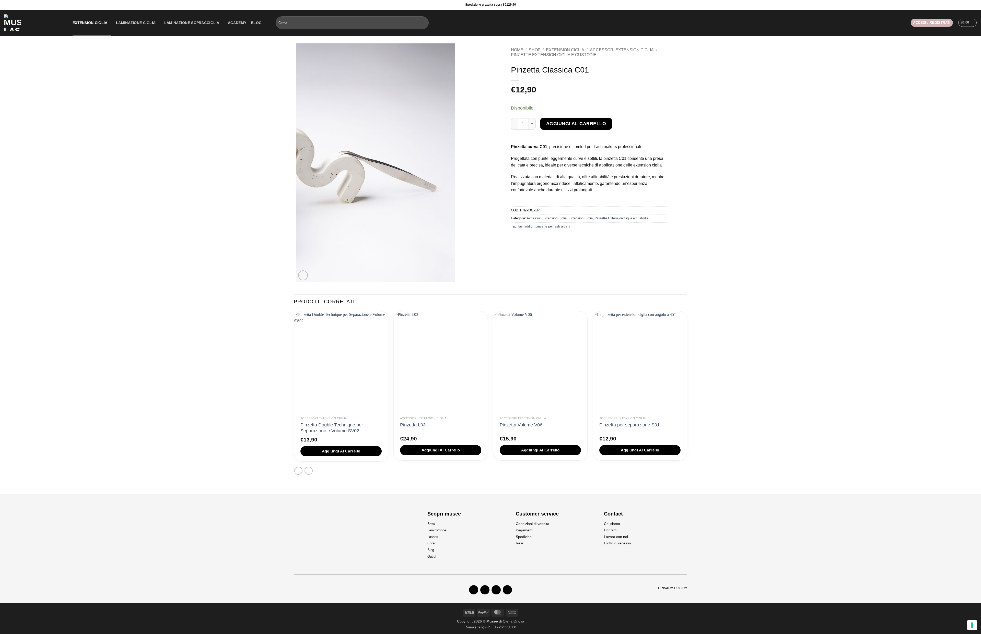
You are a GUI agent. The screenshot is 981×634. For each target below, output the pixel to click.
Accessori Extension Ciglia (622, 50)
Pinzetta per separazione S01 (629, 424)
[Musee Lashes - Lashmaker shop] (34, 23)
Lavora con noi (616, 537)
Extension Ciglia (90, 23)
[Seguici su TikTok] (975, 5)
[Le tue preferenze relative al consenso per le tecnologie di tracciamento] (972, 625)
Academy (237, 23)
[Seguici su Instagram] (969, 5)
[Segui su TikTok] (496, 589)
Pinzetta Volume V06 (521, 424)
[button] (932, 23)
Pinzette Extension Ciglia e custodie (554, 55)
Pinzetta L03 (413, 424)
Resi (519, 543)
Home (517, 50)
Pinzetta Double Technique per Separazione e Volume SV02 (331, 427)
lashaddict (525, 226)
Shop (535, 50)
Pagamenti (524, 530)
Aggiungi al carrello (576, 123)
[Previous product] (308, 471)
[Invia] (423, 22)
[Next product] (298, 471)
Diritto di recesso (617, 543)
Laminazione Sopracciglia (191, 23)
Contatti (610, 530)
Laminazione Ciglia (136, 23)
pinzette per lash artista (552, 226)
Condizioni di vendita (532, 524)
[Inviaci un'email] (507, 589)
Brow (431, 524)
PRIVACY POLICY (672, 588)
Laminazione (436, 530)
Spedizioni (524, 537)
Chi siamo (612, 524)
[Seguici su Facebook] (963, 5)
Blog (256, 23)
